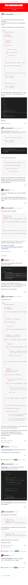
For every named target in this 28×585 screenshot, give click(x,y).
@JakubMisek (4, 467)
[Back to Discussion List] (1, 1)
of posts (13, 1)
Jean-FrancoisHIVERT (7, 450)
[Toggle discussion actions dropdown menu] (26, 1)
